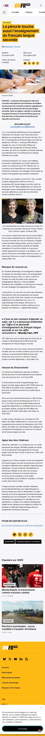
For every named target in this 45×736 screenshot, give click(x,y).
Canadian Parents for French (28, 542)
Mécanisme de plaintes (11, 678)
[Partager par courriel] (33, 63)
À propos (5, 667)
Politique (28, 12)
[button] (41, 707)
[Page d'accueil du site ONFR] (22, 647)
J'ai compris (22, 729)
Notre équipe (7, 672)
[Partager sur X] (29, 63)
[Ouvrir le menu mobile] (4, 12)
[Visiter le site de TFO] (6, 5)
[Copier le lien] (37, 63)
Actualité (15, 12)
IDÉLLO (4, 704)
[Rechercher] (41, 5)
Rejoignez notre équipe (11, 688)
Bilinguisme (9, 542)
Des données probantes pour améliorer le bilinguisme (22, 525)
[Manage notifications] (39, 731)
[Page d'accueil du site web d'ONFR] (22, 5)
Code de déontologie (10, 683)
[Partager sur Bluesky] (25, 63)
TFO (3, 699)
